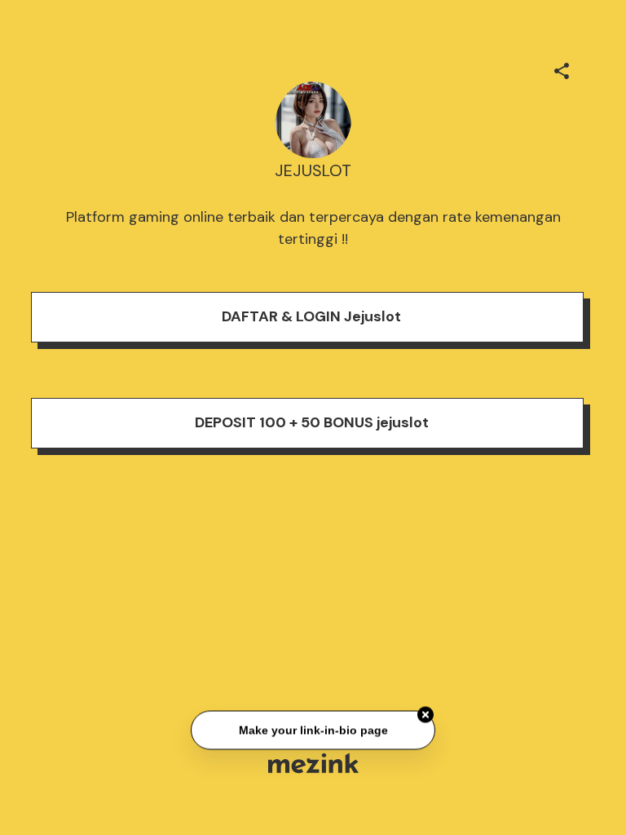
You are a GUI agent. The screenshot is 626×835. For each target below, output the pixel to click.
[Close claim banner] (425, 715)
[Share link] (561, 68)
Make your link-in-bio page (312, 729)
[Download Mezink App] (313, 763)
